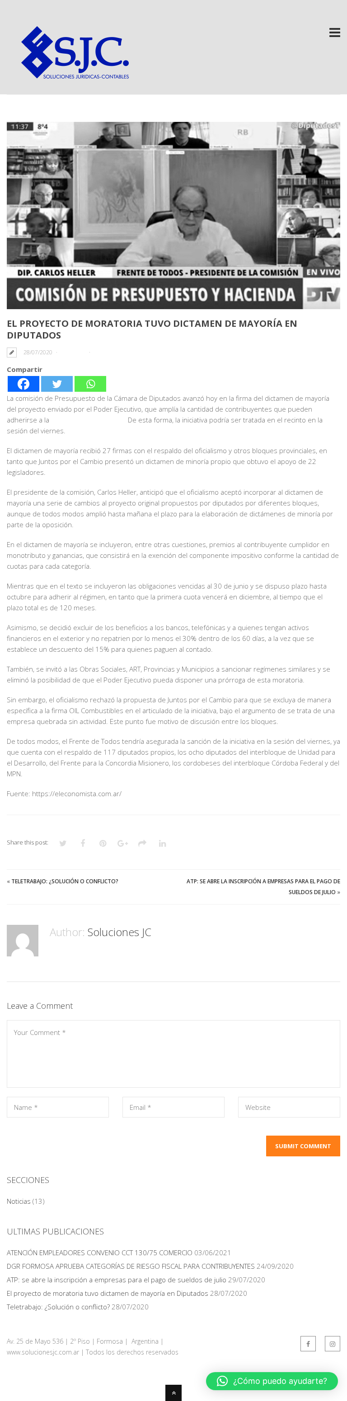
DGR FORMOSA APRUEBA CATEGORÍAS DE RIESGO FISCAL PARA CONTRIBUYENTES (131, 1266)
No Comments (114, 352)
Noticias (73, 352)
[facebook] (308, 1343)
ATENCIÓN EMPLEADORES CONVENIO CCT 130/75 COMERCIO (99, 1252)
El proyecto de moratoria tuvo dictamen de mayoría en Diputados (107, 1293)
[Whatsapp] (90, 384)
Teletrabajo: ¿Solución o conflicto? (64, 881)
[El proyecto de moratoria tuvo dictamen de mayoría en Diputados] (173, 215)
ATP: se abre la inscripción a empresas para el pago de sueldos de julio (116, 1279)
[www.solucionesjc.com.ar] (74, 77)
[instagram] (332, 1343)
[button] (272, 1381)
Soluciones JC (119, 931)
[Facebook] (23, 384)
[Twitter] (57, 384)
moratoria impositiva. (88, 419)
